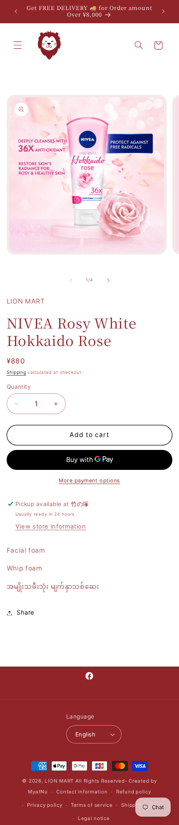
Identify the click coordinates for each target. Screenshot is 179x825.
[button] (17, 45)
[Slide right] (108, 280)
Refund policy (133, 792)
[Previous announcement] (16, 11)
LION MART (59, 781)
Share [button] (26, 612)
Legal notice (94, 818)
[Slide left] (71, 280)
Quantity (19, 386)
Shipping (16, 372)
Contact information (81, 792)
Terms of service (92, 805)
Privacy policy (44, 805)
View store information (50, 526)
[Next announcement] (163, 11)
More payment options (89, 480)
